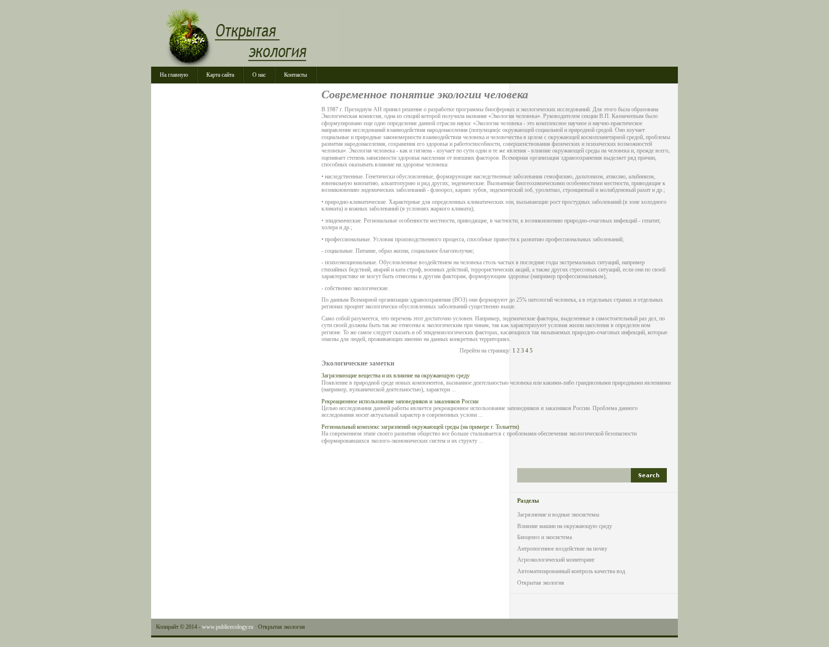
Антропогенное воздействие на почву (562, 548)
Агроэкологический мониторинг (556, 559)
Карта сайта (220, 74)
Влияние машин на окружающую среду (564, 526)
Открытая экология (252, 38)
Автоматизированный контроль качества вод (571, 571)
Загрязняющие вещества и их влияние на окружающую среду (395, 375)
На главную (174, 74)
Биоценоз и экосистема (544, 537)
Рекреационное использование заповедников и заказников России (399, 401)
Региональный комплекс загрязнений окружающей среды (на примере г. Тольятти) (420, 426)
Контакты (295, 74)
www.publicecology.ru (227, 626)
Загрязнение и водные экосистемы (558, 514)
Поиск (649, 475)
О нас (259, 74)
